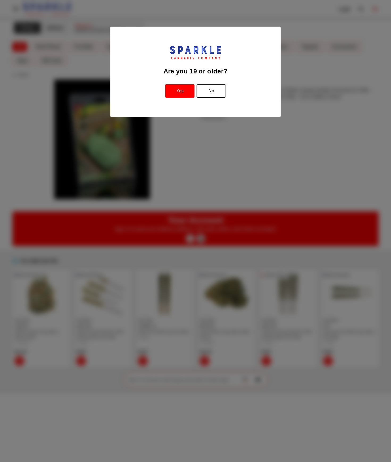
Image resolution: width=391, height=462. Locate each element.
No (211, 91)
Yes (180, 91)
